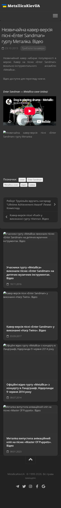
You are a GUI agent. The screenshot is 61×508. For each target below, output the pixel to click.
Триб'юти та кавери (33, 48)
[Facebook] (37, 486)
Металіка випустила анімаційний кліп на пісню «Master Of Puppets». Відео (29, 442)
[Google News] (43, 486)
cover (22, 179)
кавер (32, 184)
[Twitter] (24, 486)
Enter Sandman (35, 179)
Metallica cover (11, 184)
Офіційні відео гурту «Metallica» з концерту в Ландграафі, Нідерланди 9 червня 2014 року (30, 388)
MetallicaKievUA (24, 5)
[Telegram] (17, 486)
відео (23, 184)
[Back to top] (31, 460)
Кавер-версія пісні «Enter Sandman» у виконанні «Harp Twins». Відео (30, 328)
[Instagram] (30, 486)
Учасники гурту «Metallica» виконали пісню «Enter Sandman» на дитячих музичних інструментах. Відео (30, 273)
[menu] (55, 16)
